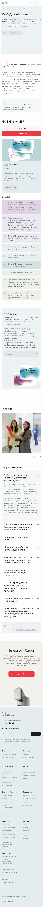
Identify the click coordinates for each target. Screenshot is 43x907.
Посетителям (7, 766)
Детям (25, 766)
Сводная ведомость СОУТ (9, 856)
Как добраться (6, 782)
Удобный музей (27, 770)
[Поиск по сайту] (30, 3)
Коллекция (25, 830)
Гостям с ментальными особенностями (9, 811)
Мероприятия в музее (8, 837)
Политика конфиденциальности (8, 876)
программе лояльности (26, 630)
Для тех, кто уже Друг (12, 65)
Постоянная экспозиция (9, 754)
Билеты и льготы (7, 770)
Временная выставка (8, 757)
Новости (25, 824)
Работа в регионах (7, 830)
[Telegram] (3, 723)
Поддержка (27, 792)
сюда (22, 109)
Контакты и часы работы (9, 777)
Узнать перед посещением (6, 773)
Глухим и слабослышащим (7, 806)
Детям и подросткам (28, 757)
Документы (6, 853)
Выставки (6, 751)
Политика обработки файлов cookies (8, 883)
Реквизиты (5, 879)
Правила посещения (8, 869)
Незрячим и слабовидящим (7, 802)
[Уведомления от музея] (35, 3)
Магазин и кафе (6, 780)
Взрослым (25, 754)
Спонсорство (6, 824)
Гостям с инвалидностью (30, 760)
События (26, 751)
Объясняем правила (28, 775)
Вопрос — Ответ (34, 65)
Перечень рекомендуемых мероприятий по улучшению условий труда (8, 863)
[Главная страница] (6, 2)
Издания (25, 835)
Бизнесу (5, 821)
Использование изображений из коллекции (7, 844)
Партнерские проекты (8, 827)
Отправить (35, 734)
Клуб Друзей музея (28, 795)
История (25, 827)
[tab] (22, 128)
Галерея (22, 65)
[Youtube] (13, 723)
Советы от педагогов (28, 772)
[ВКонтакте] (6, 723)
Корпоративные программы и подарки (8, 833)
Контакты (4, 814)
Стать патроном (27, 805)
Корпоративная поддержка (27, 802)
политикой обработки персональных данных (16, 741)
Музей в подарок (7, 785)
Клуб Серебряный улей (29, 798)
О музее (25, 821)
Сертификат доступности (9, 872)
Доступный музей (9, 792)
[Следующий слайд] (39, 457)
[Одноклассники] (10, 723)
